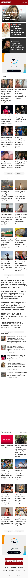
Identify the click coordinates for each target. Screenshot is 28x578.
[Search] (23, 2)
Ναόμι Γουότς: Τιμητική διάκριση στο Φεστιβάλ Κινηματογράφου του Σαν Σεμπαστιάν (17, 30)
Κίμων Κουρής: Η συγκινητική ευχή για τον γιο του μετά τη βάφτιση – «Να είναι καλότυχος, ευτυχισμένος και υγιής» (14, 283)
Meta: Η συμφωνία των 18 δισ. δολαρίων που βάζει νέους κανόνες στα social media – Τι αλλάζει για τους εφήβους (7, 219)
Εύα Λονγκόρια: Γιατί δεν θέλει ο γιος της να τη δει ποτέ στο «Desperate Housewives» (21, 165)
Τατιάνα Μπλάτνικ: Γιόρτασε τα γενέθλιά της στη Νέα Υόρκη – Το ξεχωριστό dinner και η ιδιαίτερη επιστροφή (14, 294)
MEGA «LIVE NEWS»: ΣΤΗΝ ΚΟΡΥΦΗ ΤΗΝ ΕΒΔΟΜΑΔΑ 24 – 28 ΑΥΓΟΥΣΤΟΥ (14, 316)
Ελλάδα (11, 10)
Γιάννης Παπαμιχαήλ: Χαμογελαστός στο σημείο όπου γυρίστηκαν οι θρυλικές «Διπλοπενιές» (20, 142)
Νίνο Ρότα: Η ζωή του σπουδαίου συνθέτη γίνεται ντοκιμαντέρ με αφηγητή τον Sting (6, 119)
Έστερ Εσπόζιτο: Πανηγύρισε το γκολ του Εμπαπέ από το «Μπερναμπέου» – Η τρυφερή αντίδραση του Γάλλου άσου (13, 306)
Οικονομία (23, 467)
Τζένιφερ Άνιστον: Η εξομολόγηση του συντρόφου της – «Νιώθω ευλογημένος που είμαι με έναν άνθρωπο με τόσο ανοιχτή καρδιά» (16, 339)
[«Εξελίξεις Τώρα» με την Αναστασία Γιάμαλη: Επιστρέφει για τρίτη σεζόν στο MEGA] (7, 511)
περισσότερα (23, 432)
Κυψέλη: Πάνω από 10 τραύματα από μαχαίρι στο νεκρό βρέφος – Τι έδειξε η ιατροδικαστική (7, 165)
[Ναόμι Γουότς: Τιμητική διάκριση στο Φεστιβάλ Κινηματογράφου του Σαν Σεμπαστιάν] (6, 30)
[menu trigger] (26, 2)
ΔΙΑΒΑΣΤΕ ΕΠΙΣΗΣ (6, 432)
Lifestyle (6, 10)
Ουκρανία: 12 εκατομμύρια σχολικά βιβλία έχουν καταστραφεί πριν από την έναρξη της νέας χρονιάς (17, 374)
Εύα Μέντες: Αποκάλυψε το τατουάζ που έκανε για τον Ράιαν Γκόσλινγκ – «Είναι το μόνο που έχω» (14, 16)
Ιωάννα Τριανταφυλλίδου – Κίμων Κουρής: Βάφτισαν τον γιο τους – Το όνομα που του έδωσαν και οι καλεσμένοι (7, 475)
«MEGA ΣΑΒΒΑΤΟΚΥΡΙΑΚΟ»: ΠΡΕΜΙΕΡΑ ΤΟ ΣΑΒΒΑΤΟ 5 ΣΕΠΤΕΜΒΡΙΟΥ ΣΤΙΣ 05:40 (12, 325)
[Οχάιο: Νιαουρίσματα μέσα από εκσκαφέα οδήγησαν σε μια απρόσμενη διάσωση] (21, 232)
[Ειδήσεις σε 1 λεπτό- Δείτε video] (7, 439)
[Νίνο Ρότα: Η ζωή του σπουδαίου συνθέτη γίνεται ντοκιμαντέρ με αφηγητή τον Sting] (7, 109)
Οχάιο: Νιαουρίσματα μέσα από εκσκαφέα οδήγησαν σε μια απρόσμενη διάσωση (21, 242)
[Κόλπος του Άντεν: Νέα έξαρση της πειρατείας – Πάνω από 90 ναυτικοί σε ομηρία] (7, 255)
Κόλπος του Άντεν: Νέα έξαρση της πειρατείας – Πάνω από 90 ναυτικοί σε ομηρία (6, 265)
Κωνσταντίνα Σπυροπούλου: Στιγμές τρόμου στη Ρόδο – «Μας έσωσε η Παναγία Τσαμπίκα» (17, 46)
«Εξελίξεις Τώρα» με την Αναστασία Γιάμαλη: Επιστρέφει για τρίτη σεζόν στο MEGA (7, 521)
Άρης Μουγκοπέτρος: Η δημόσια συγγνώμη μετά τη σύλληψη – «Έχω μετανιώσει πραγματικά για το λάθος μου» (21, 451)
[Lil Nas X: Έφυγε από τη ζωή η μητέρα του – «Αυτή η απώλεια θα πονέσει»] (21, 109)
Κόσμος (4, 188)
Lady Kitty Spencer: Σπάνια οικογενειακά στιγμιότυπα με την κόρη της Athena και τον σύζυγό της (16, 348)
